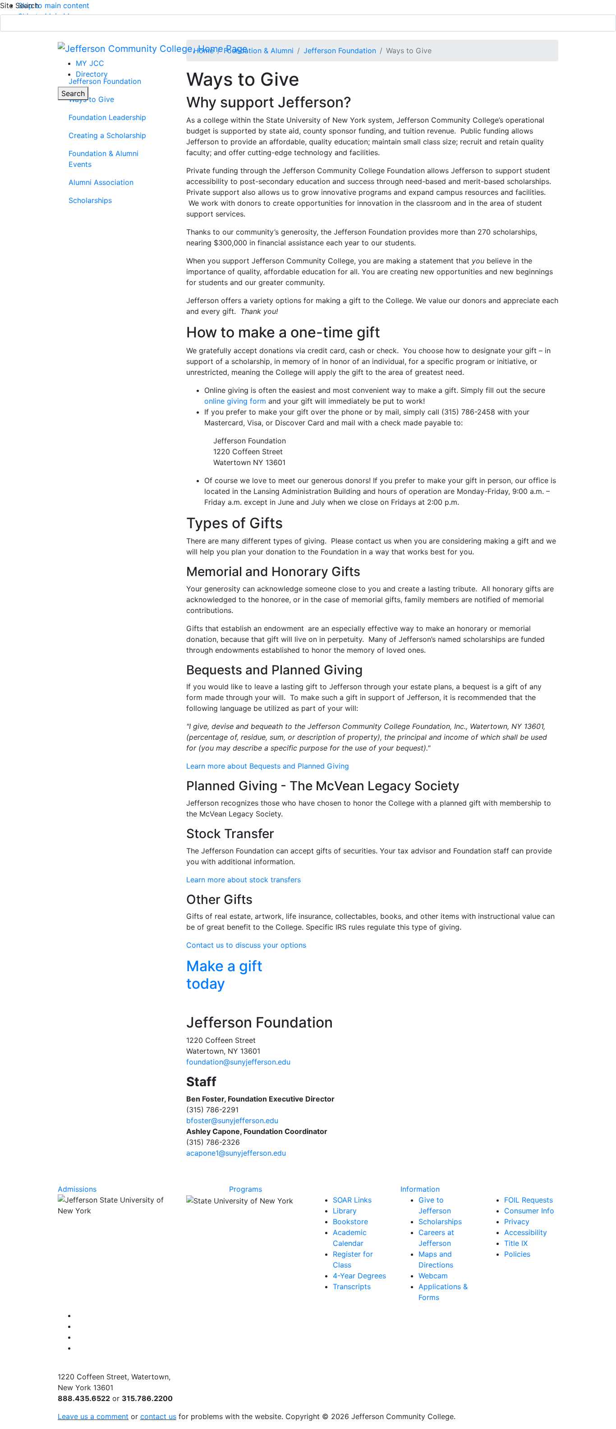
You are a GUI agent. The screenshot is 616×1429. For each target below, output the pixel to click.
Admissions (77, 1189)
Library (345, 1210)
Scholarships (90, 200)
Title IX (516, 1243)
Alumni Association (101, 182)
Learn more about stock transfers (243, 879)
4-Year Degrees (359, 1275)
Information (420, 1189)
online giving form (235, 401)
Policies (517, 1253)
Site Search (19, 5)
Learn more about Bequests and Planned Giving (267, 765)
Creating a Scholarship (107, 135)
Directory (92, 73)
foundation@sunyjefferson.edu (238, 1061)
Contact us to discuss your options (246, 945)
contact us (158, 1416)
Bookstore (350, 1221)
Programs (245, 1189)
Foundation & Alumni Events (103, 159)
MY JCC (90, 63)
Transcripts (352, 1286)
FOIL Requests (528, 1199)
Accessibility (525, 1232)
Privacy (516, 1221)
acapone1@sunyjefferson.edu (236, 1152)
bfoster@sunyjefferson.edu (232, 1120)
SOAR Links (352, 1199)
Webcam (433, 1275)
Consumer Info (529, 1210)
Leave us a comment (93, 1416)
